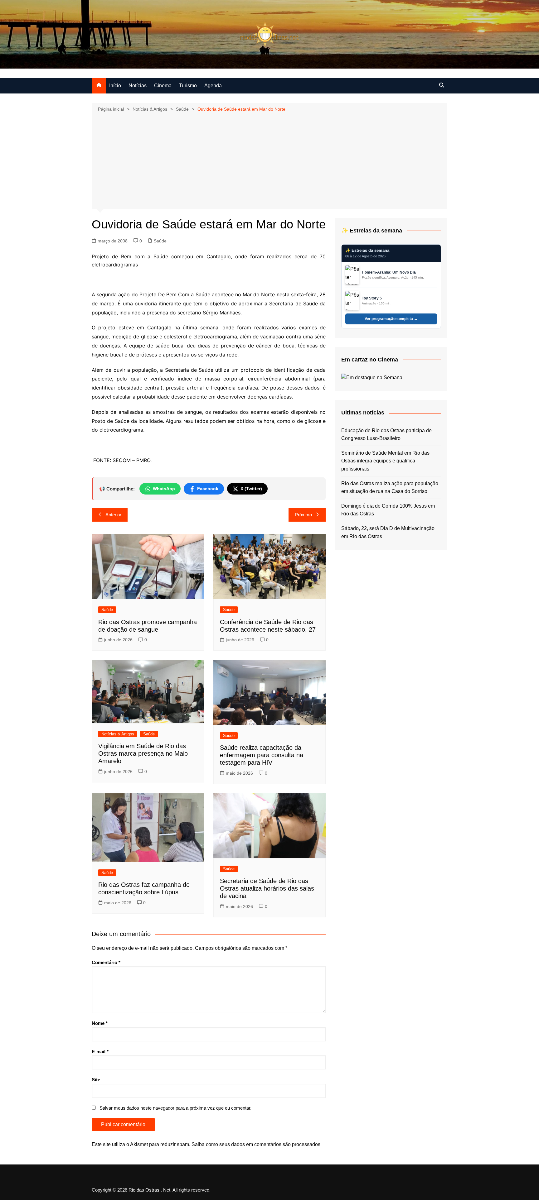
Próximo (303, 514)
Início (115, 85)
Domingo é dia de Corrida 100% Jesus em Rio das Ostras (388, 510)
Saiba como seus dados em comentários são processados (256, 1144)
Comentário (106, 962)
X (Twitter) (251, 488)
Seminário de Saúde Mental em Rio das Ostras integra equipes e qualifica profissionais (385, 460)
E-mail (100, 1051)
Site (96, 1079)
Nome (100, 1023)
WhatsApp (164, 488)
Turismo (188, 85)
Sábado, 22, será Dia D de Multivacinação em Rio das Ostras (388, 532)
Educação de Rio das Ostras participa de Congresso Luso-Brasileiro (386, 434)
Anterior (113, 514)
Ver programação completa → (391, 319)
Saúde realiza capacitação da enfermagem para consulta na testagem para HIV (261, 755)
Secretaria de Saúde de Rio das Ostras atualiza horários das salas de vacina (267, 888)
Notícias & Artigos (117, 734)
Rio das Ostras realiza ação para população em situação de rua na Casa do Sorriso (389, 487)
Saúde (160, 240)
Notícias (138, 85)
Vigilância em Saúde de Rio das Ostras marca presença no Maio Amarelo (143, 753)
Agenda (213, 85)
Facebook (207, 488)
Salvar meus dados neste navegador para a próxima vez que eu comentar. (175, 1108)
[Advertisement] (269, 159)
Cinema (163, 85)
